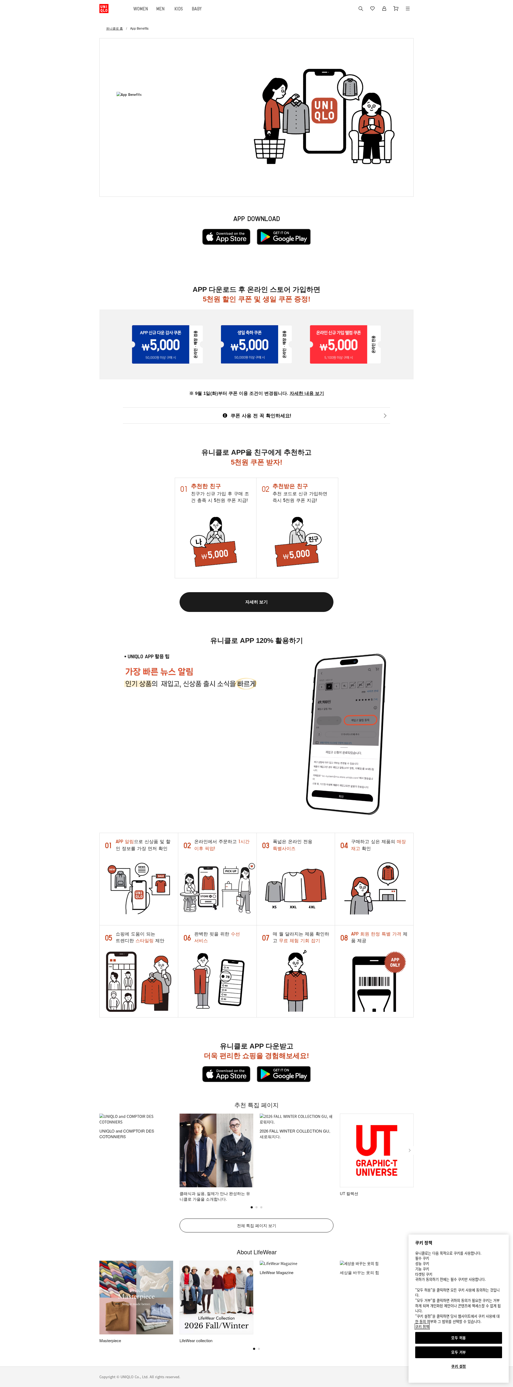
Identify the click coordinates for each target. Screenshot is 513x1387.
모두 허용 (458, 1337)
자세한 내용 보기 (307, 393)
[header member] (384, 8)
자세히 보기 (256, 602)
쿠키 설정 (458, 1366)
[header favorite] (372, 8)
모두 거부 (458, 1352)
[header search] (361, 8)
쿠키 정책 (422, 1326)
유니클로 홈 (114, 28)
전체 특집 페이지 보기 (256, 1225)
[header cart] (396, 8)
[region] (459, 1309)
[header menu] (408, 8)
